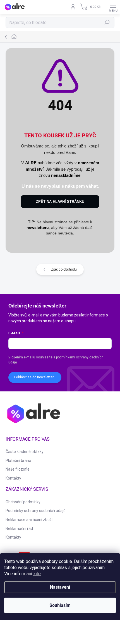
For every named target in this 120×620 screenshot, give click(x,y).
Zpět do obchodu (64, 269)
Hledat (107, 22)
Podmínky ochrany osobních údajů (36, 510)
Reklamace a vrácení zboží (29, 519)
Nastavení (60, 587)
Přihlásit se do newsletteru (35, 377)
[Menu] (113, 7)
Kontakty (13, 478)
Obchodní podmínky (23, 502)
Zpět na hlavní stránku (60, 201)
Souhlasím (60, 605)
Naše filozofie (18, 469)
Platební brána (18, 460)
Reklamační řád (19, 528)
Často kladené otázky (25, 451)
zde (37, 573)
